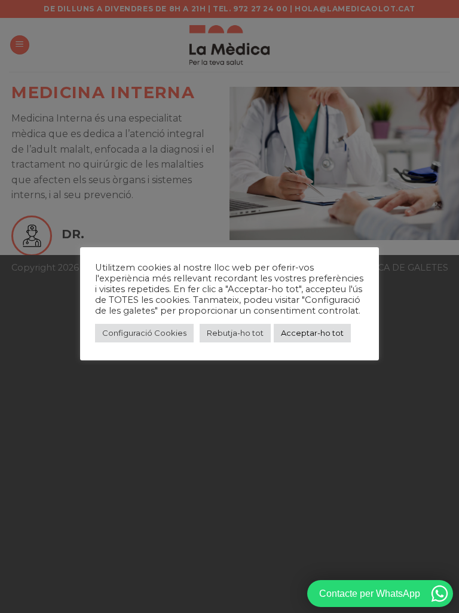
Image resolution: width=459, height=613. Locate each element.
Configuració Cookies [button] (144, 333)
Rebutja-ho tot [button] (235, 333)
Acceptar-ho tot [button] (312, 333)
